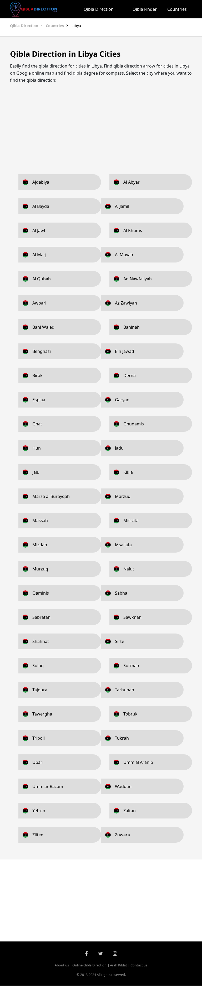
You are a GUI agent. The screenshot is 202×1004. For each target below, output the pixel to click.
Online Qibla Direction (89, 965)
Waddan (123, 786)
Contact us (138, 965)
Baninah (131, 327)
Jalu (35, 472)
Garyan (122, 400)
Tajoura (39, 690)
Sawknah (132, 617)
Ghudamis (133, 424)
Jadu (119, 448)
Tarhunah (124, 690)
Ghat (37, 424)
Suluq (38, 665)
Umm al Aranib (138, 762)
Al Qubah (41, 279)
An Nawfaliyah (137, 279)
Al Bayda (40, 206)
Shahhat (40, 641)
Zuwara (122, 835)
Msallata (123, 545)
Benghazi (41, 351)
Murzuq (40, 569)
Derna (129, 375)
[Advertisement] (101, 125)
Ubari (37, 762)
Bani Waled (43, 327)
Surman (131, 665)
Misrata (131, 520)
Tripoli (38, 738)
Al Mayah (124, 255)
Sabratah (41, 617)
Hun (36, 448)
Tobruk (130, 714)
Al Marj (39, 255)
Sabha (121, 593)
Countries (177, 9)
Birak (37, 375)
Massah (40, 520)
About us (62, 965)
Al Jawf (39, 230)
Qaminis (40, 593)
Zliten (37, 835)
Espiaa (38, 400)
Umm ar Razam (47, 786)
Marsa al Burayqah (51, 496)
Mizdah (39, 545)
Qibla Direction (99, 9)
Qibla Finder (145, 9)
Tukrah (122, 738)
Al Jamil (122, 206)
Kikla (128, 472)
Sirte (119, 641)
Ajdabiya (40, 182)
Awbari (39, 303)
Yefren (38, 811)
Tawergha (42, 714)
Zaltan (129, 811)
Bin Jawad (124, 351)
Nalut (128, 569)
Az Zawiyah (126, 303)
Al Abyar (131, 182)
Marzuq (122, 496)
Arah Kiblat (118, 965)
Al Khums (132, 230)
